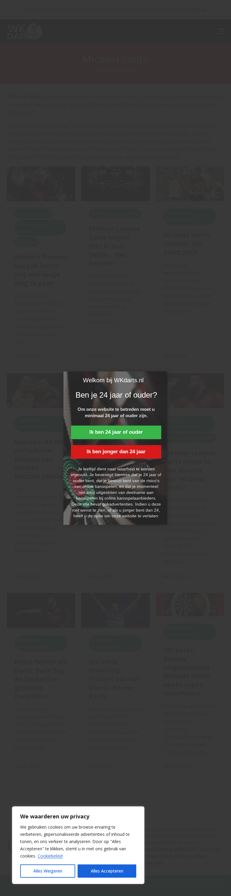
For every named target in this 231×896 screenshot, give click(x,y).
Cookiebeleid (50, 856)
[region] (78, 845)
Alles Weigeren (47, 871)
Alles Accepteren (107, 871)
